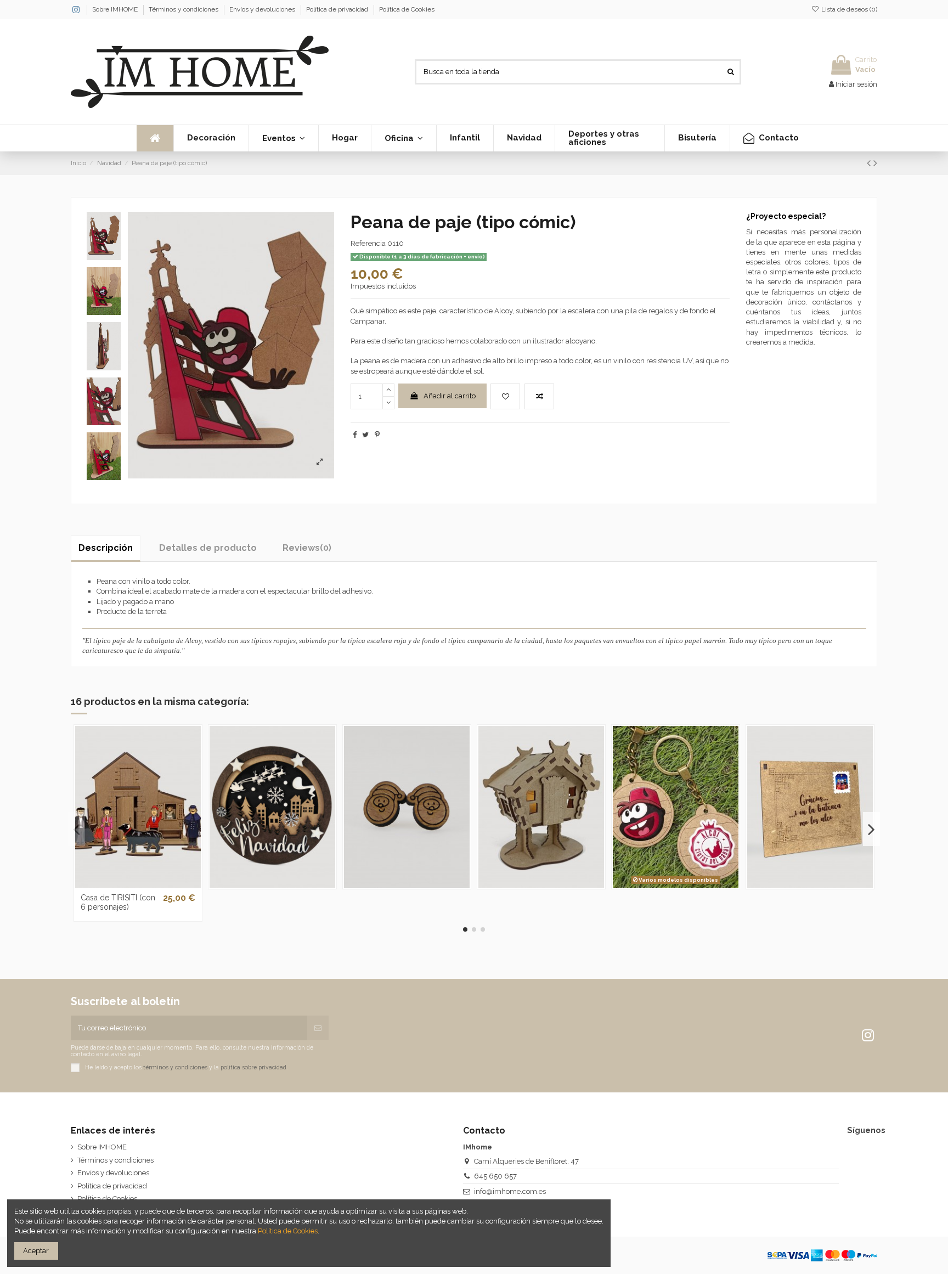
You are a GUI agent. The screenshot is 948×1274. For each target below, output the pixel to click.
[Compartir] (355, 435)
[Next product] (875, 163)
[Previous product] (870, 163)
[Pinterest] (377, 435)
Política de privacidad (338, 9)
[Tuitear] (365, 435)
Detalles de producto (208, 548)
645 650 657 (495, 1176)
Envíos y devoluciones (263, 9)
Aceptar (36, 1251)
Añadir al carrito (450, 396)
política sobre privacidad (253, 1067)
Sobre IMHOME (115, 9)
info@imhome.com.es (510, 1191)
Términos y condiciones (184, 9)
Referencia (368, 243)
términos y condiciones (175, 1067)
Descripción (105, 548)
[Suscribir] (318, 1028)
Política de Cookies (407, 9)
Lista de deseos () (848, 9)
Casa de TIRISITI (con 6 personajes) (118, 902)
